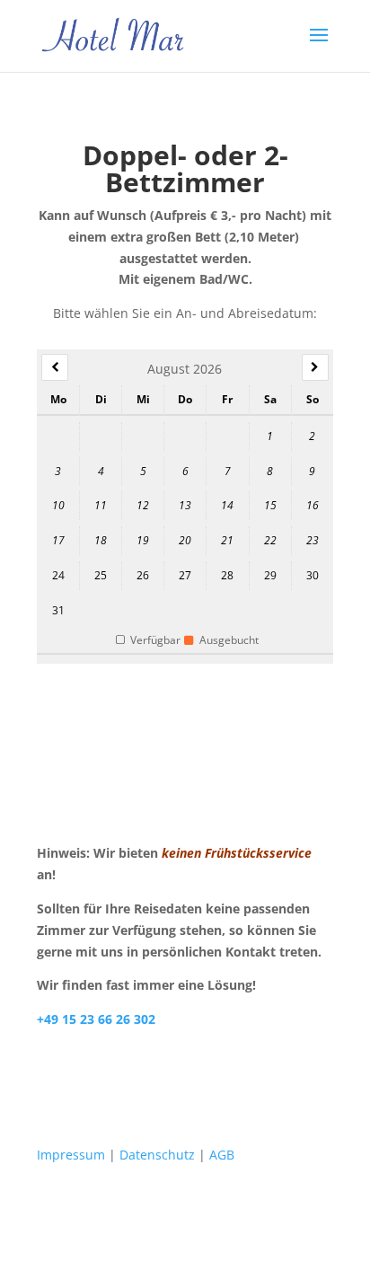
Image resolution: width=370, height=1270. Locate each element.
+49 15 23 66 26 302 (96, 1018)
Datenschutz (157, 1154)
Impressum (71, 1154)
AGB (221, 1154)
